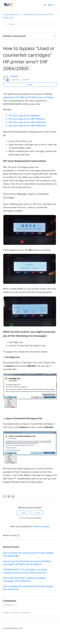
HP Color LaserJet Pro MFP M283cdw (27, 122)
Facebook (5, 496)
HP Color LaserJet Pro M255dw (24, 115)
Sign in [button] (51, 5)
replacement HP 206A (14, 97)
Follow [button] (30, 84)
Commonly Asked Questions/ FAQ (37, 14)
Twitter (9, 496)
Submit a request (41, 526)
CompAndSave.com (11, 14)
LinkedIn (13, 496)
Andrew (14, 76)
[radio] (22, 513)
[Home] (8, 6)
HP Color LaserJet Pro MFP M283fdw (27, 125)
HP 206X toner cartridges (40, 97)
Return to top (9, 535)
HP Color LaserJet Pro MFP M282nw (27, 119)
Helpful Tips (8, 17)
